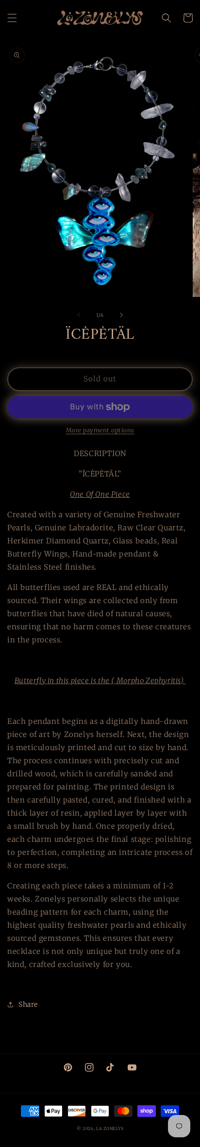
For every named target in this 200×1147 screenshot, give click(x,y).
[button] (12, 18)
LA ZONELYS (109, 1128)
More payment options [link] (100, 430)
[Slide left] (78, 315)
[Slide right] (121, 315)
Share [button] (28, 1004)
